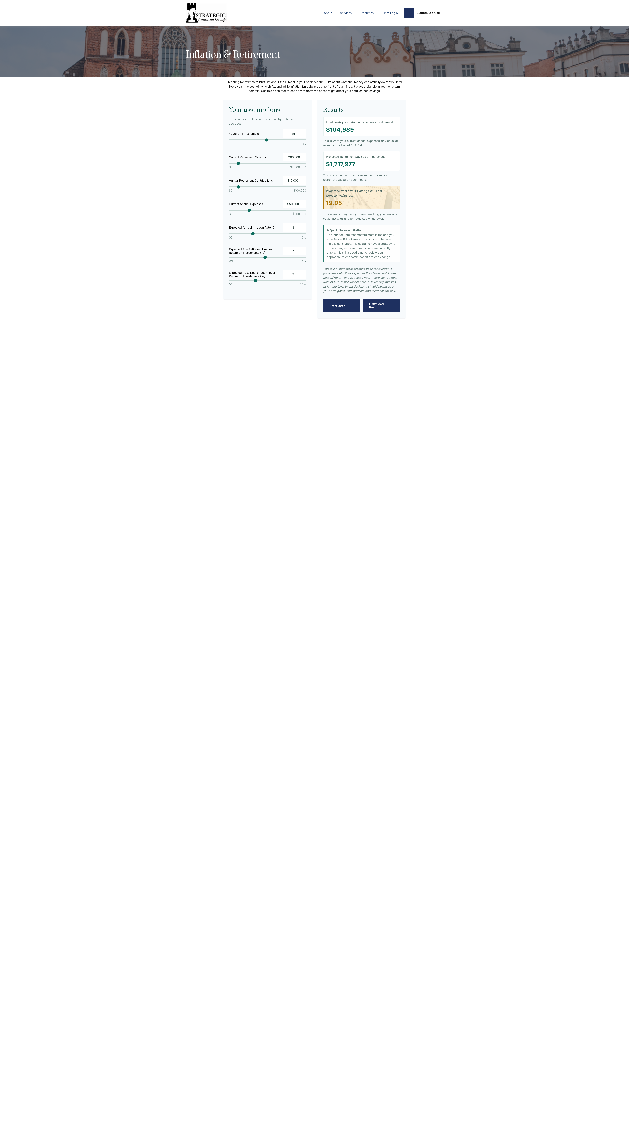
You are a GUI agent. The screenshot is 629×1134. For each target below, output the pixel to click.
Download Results (376, 305)
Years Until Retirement (244, 133)
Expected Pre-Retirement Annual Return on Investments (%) (251, 251)
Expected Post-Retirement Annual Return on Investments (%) (252, 274)
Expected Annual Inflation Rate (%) (253, 227)
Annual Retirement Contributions (251, 180)
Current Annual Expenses (246, 204)
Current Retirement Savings (247, 157)
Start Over (337, 306)
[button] (328, 13)
